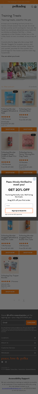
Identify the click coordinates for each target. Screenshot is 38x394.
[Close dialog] (34, 179)
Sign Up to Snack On (19, 210)
